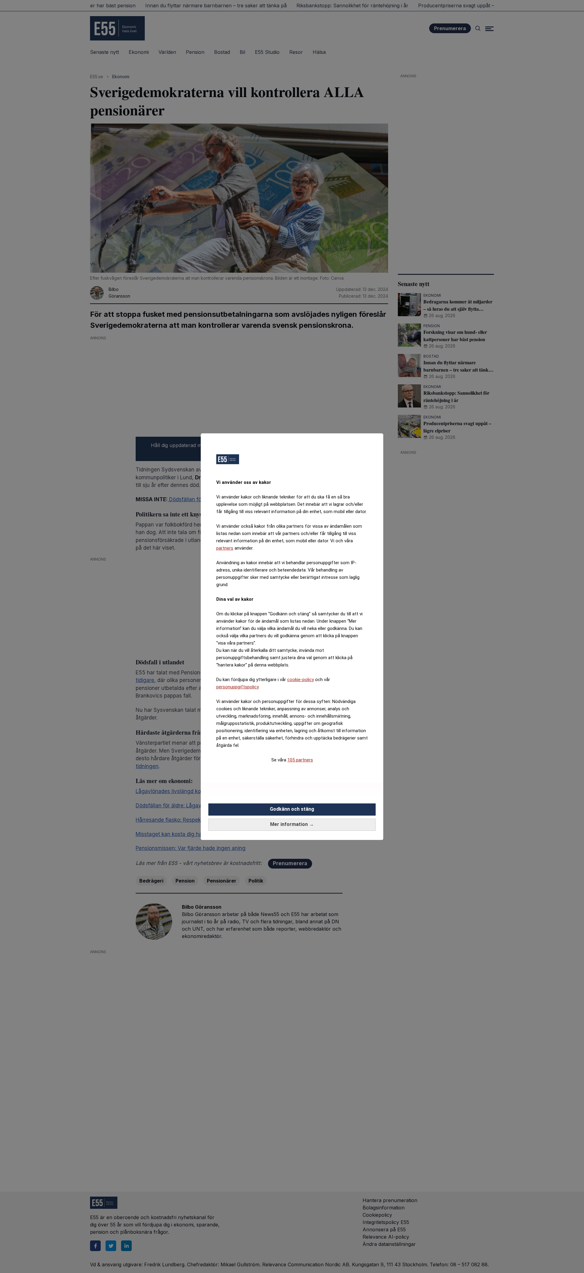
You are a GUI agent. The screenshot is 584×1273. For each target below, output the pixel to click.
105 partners (300, 760)
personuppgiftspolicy (237, 687)
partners (224, 548)
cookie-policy (300, 679)
